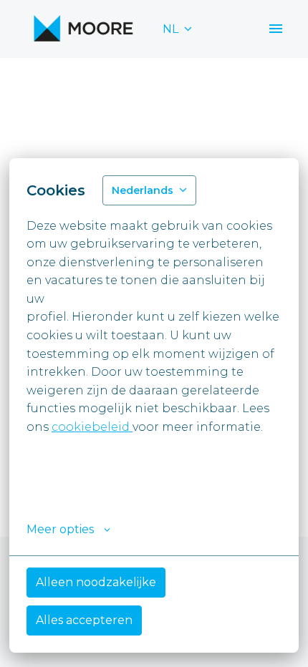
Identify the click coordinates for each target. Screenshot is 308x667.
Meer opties (60, 529)
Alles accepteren (84, 620)
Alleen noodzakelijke (96, 582)
